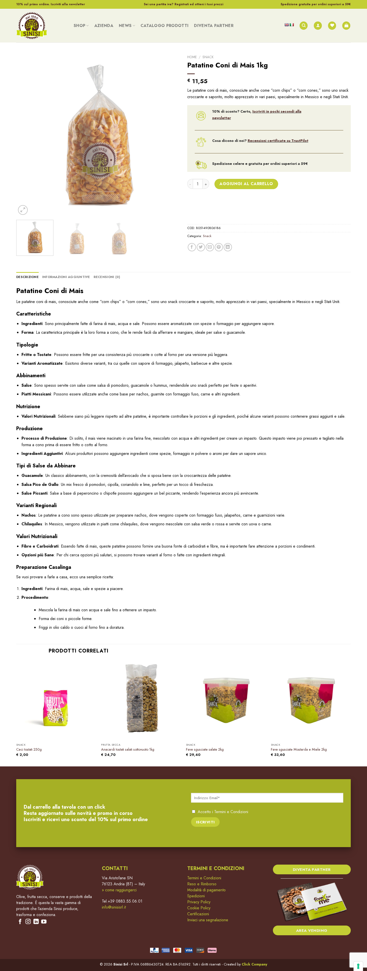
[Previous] (25, 134)
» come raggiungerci (119, 890)
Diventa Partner (213, 25)
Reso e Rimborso (201, 884)
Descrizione (27, 277)
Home (192, 56)
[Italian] (291, 25)
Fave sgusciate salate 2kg (205, 749)
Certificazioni (198, 914)
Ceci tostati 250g (29, 749)
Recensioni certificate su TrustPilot (278, 140)
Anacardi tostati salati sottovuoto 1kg (127, 749)
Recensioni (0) (107, 277)
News (125, 25)
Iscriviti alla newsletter (68, 4)
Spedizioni (196, 896)
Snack (207, 56)
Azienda (103, 25)
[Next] (170, 134)
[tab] (27, 277)
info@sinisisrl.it (114, 907)
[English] (286, 25)
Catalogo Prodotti (164, 25)
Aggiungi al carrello (246, 184)
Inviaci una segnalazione (207, 920)
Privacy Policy (198, 902)
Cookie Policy (198, 908)
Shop (79, 25)
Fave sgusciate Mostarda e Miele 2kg (299, 749)
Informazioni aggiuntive (66, 277)
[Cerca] (304, 25)
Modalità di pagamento (206, 890)
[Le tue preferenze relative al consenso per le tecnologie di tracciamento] (358, 966)
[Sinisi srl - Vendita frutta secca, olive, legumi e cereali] (41, 25)
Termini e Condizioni (231, 812)
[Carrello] (346, 25)
